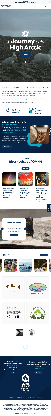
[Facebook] (12, 373)
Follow (43, 255)
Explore (14, 234)
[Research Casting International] (13, 287)
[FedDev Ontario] (13, 313)
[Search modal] (46, 6)
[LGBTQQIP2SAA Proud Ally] (19, 332)
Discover (25, 55)
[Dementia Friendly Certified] (31, 332)
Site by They (39, 397)
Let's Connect (9, 370)
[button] (49, 6)
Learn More (25, 168)
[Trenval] (37, 313)
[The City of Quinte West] (37, 287)
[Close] (49, 2)
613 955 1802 (18, 370)
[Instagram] (14, 373)
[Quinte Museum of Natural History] (6, 6)
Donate (38, 372)
